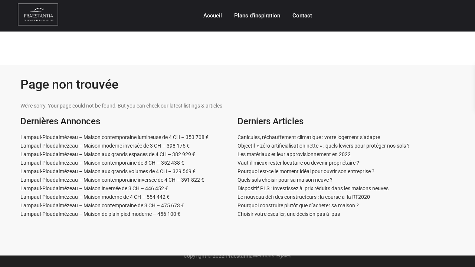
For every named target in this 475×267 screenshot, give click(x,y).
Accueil (212, 15)
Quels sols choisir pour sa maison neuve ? (285, 180)
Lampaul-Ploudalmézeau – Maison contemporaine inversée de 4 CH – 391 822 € (112, 180)
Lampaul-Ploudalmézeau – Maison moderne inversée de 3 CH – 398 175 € (105, 146)
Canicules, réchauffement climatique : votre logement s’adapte (309, 137)
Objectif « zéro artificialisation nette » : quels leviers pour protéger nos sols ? (324, 146)
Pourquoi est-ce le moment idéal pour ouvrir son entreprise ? (306, 171)
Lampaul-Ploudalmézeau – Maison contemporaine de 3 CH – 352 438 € (102, 163)
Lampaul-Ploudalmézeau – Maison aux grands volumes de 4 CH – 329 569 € (108, 171)
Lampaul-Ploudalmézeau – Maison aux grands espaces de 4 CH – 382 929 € (107, 154)
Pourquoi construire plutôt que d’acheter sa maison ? (298, 205)
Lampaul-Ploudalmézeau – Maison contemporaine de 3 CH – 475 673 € (102, 205)
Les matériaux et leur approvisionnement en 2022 (294, 154)
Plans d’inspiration (257, 15)
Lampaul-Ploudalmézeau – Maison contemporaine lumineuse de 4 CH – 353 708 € (114, 137)
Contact (302, 15)
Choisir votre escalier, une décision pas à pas (289, 214)
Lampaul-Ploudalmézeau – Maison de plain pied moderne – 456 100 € (100, 214)
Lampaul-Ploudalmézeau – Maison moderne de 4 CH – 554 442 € (95, 197)
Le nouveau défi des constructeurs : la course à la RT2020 (304, 197)
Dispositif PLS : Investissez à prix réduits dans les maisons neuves (313, 188)
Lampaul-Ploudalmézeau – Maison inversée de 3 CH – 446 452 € (94, 188)
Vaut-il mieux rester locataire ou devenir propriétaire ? (298, 163)
